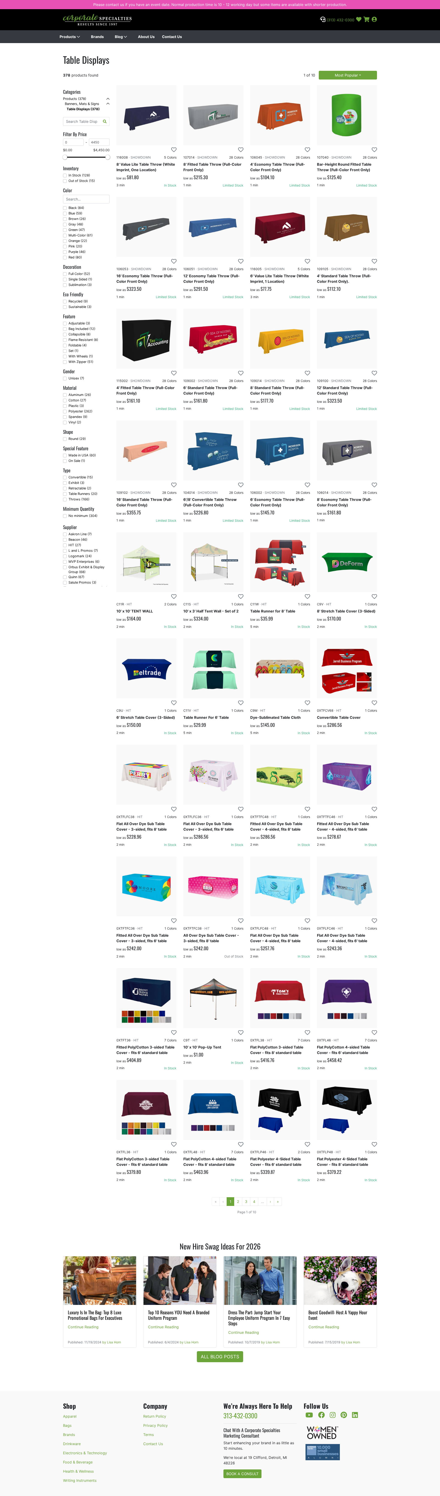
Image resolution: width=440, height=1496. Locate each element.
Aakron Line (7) (80, 534)
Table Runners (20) (83, 494)
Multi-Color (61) (81, 235)
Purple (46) (77, 252)
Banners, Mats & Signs (82, 104)
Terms (148, 1434)
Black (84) (76, 208)
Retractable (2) (80, 488)
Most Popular (346, 75)
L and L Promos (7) (83, 550)
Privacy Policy (155, 1425)
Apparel (70, 1416)
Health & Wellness (78, 1471)
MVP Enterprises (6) (84, 561)
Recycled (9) (78, 301)
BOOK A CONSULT (242, 1473)
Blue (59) (75, 213)
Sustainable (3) (80, 307)
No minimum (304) (83, 516)
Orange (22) (78, 241)
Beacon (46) (78, 539)
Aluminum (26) (80, 395)
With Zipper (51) (81, 362)
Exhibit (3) (76, 483)
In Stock (170, 185)
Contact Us (172, 36)
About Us (146, 36)
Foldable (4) (78, 345)
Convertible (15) (81, 477)
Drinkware (72, 1443)
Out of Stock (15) (82, 181)
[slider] (65, 157)
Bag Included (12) (82, 329)
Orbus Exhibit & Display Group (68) (86, 569)
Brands (97, 36)
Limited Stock (233, 185)
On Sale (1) (77, 461)
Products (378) (74, 99)
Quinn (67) (76, 577)
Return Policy (154, 1416)
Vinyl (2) (75, 422)
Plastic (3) (76, 406)
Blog (119, 36)
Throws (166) (79, 499)
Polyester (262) (80, 411)
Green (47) (77, 230)
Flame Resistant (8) (83, 340)
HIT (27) (75, 545)
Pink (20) (75, 246)
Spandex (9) (78, 417)
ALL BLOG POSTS (220, 1356)
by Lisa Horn (111, 1342)
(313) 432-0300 (339, 20)
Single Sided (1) (80, 279)
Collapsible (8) (80, 334)
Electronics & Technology (85, 1453)
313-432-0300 (240, 1415)
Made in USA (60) (82, 455)
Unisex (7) (76, 378)
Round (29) (77, 439)
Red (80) (75, 257)
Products (68, 36)
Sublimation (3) (80, 285)
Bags (67, 1425)
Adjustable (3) (79, 323)
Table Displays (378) (83, 109)
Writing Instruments (79, 1480)
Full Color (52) (79, 274)
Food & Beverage (78, 1462)
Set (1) (73, 351)
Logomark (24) (80, 556)
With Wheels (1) (81, 356)
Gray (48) (76, 224)
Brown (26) (77, 219)
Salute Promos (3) (82, 582)
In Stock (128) (79, 175)
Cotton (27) (77, 400)
